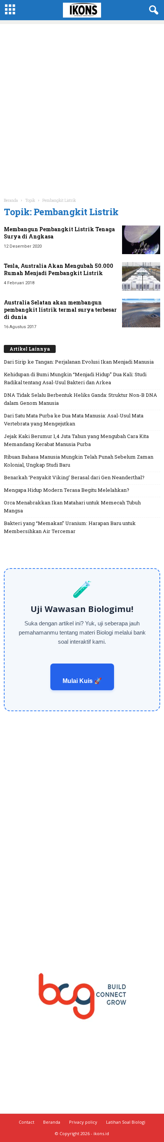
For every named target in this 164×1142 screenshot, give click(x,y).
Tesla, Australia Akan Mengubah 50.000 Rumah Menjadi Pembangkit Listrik (58, 269)
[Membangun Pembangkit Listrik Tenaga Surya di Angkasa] (141, 240)
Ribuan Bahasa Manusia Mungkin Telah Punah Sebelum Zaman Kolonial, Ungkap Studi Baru (78, 460)
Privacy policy (83, 1122)
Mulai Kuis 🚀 (82, 681)
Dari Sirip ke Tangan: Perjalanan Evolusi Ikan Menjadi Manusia (79, 361)
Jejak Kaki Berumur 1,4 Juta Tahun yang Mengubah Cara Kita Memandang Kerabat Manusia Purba (76, 440)
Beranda (11, 200)
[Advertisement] (82, 106)
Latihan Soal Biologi (125, 1122)
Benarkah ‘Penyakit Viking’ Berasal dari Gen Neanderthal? (74, 477)
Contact (26, 1122)
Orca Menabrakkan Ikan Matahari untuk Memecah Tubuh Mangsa (72, 506)
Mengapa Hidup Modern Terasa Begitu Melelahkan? (66, 489)
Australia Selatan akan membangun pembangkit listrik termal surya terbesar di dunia (60, 310)
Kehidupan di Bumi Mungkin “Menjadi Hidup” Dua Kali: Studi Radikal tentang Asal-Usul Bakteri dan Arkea (75, 378)
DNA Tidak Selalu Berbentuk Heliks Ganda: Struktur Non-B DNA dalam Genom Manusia (80, 398)
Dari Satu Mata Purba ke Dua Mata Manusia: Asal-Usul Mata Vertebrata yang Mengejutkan (73, 419)
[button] (152, 10)
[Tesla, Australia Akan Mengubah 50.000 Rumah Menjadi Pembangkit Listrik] (141, 276)
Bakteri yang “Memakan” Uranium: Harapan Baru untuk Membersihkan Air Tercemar (70, 527)
